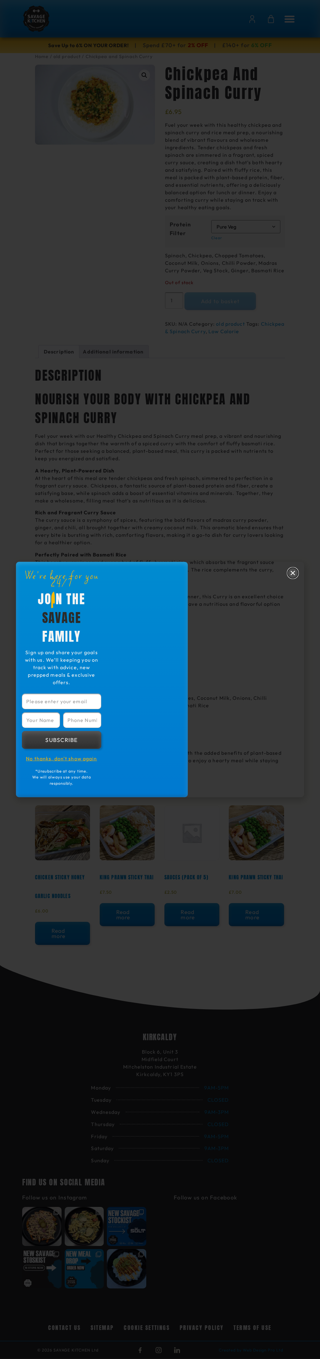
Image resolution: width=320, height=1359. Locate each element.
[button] (293, 573)
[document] (160, 679)
